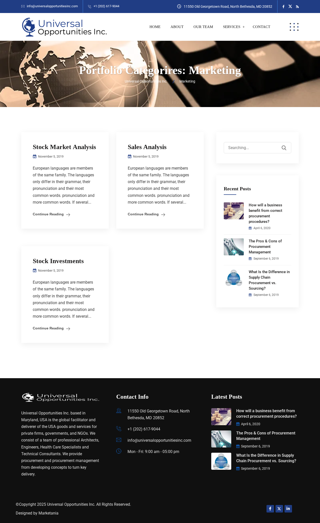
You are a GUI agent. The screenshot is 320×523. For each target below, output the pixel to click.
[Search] (287, 144)
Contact (261, 27)
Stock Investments (58, 261)
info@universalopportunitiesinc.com (52, 6)
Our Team (203, 27)
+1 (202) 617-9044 (106, 6)
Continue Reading (48, 214)
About (177, 27)
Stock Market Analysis (64, 147)
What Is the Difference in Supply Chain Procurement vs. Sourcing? (269, 280)
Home (155, 27)
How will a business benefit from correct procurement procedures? (265, 213)
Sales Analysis (147, 147)
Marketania (48, 513)
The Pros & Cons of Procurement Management (265, 246)
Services (231, 27)
